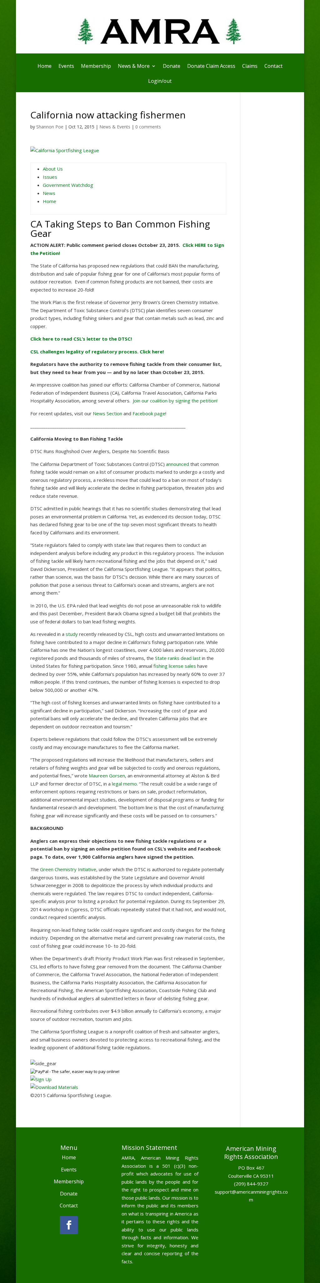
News (49, 193)
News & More (134, 66)
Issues (50, 177)
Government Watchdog (68, 185)
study (72, 634)
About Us (53, 169)
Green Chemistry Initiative (68, 869)
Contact (273, 66)
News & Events (114, 127)
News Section (107, 413)
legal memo (124, 784)
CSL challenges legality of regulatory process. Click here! (97, 351)
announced (177, 464)
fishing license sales (174, 666)
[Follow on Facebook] (69, 1225)
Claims (250, 66)
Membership (96, 66)
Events (66, 66)
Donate (171, 66)
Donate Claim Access (211, 66)
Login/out (160, 81)
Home (45, 66)
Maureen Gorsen (107, 775)
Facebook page (148, 413)
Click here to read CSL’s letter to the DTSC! (81, 339)
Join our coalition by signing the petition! (175, 400)
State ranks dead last (178, 658)
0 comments (148, 127)
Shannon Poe (49, 127)
